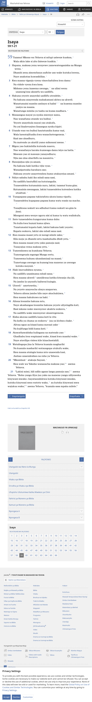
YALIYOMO (46, 459)
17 (10, 317)
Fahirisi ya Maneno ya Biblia (21, 498)
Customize (28, 697)
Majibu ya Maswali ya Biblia (13, 590)
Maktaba (4, 14)
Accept (6, 697)
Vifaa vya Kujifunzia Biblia (13, 601)
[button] (29, 9)
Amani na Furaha (10, 605)
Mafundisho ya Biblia (11, 586)
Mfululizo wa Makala (40, 605)
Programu (36, 615)
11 (10, 219)
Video (35, 630)
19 (10, 344)
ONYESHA (13, 32)
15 (10, 285)
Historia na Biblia (10, 626)
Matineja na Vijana (10, 612)
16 (10, 301)
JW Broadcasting (39, 626)
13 (10, 250)
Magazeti (36, 608)
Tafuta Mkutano (32, 650)
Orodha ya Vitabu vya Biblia (21, 486)
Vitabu (35, 594)
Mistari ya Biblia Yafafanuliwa (14, 594)
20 (10, 360)
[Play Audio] (78, 14)
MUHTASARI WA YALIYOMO (19, 531)
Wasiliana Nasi (67, 604)
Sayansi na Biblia (10, 622)
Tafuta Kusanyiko (54, 650)
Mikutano (65, 611)
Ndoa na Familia (9, 608)
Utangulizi (13, 473)
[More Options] (88, 14)
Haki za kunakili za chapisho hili (19, 408)
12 (10, 235)
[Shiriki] (83, 14)
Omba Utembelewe (69, 600)
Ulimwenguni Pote (69, 629)
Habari (64, 586)
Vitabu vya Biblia (16, 479)
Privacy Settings (9, 690)
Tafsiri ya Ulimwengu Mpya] (29, 14)
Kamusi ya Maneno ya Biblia (21, 505)
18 (10, 332)
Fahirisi (35, 619)
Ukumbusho (66, 614)
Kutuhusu (65, 592)
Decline (16, 697)
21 (12, 371)
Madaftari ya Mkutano (41, 612)
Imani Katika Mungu (11, 619)
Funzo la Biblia (9, 597)
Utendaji (65, 622)
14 (10, 270)
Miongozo (36, 622)
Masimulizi (66, 625)
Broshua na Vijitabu (40, 597)
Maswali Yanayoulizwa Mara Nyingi (74, 597)
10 (10, 196)
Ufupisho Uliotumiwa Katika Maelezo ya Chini (29, 492)
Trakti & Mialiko (38, 601)
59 (10, 57)
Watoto (6, 615)
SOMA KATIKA (77, 20)
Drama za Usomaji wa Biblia (43, 637)
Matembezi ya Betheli (70, 607)
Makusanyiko (67, 618)
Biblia (13, 14)
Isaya (44, 14)
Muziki (35, 633)
